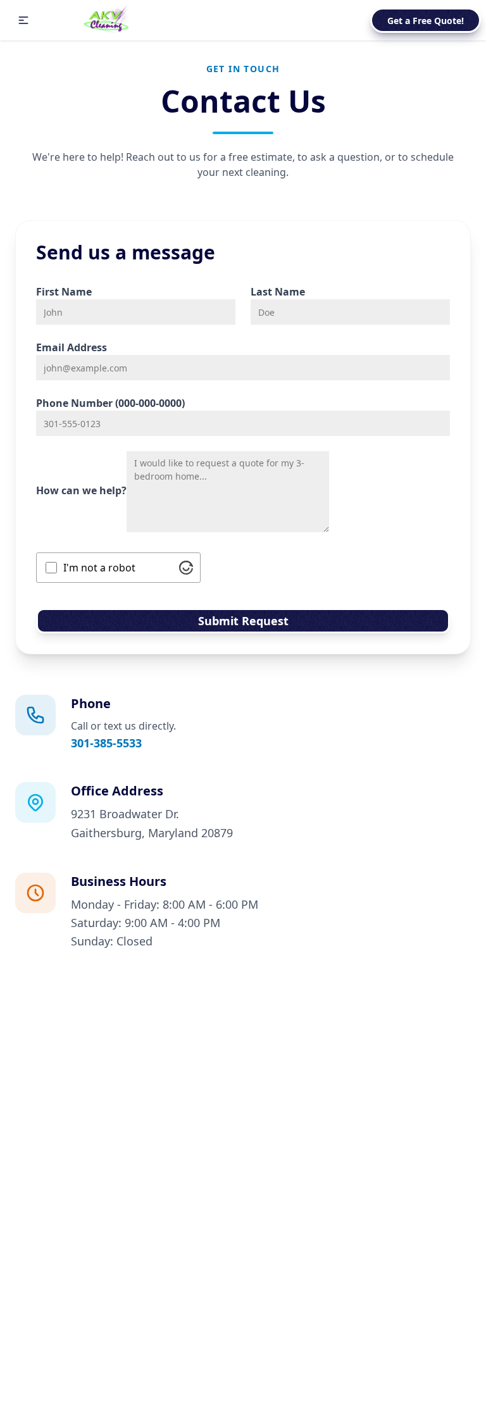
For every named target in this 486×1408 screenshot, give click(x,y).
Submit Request (243, 620)
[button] (23, 20)
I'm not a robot (99, 568)
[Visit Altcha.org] (186, 568)
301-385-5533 (106, 743)
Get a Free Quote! (425, 21)
